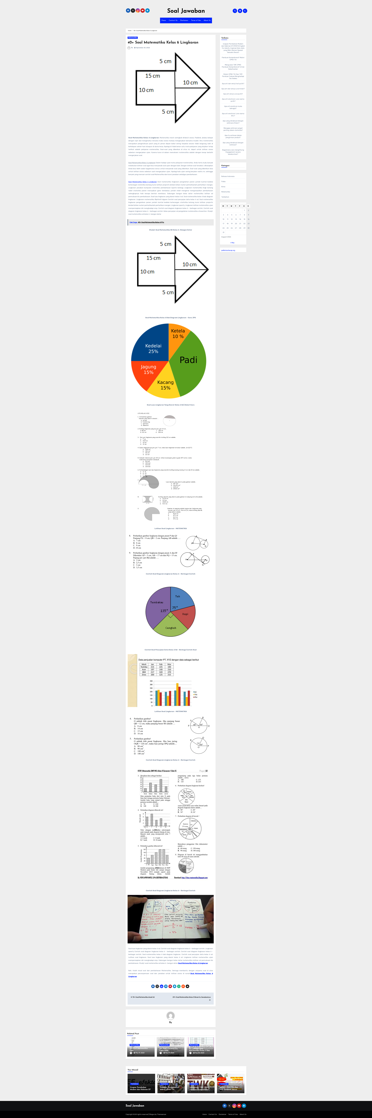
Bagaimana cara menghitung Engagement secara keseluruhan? (233, 152)
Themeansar (161, 1114)
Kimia (223, 187)
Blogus (152, 1114)
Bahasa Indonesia (228, 176)
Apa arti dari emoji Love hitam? (233, 89)
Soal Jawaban (186, 11)
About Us (207, 20)
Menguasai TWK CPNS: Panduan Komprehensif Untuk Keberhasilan (233, 67)
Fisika (223, 181)
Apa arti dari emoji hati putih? (233, 84)
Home (163, 20)
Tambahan (225, 197)
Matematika (132, 37)
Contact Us (173, 20)
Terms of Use (196, 20)
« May (232, 243)
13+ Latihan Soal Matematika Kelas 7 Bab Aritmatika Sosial (199, 1051)
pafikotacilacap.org (228, 250)
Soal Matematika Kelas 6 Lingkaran (142, 182)
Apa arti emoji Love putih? (233, 94)
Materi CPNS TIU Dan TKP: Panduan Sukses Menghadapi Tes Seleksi (233, 76)
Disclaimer (184, 20)
